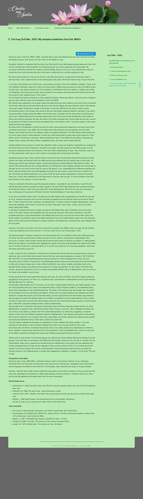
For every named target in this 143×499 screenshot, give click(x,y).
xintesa (88, 445)
